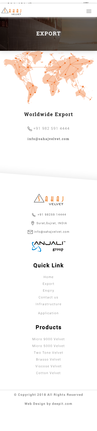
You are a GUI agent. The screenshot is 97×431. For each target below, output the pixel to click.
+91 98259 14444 (51, 214)
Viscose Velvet (48, 366)
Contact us (48, 297)
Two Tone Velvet (48, 352)
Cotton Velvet (48, 373)
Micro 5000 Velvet (48, 346)
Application (48, 313)
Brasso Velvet (48, 359)
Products (49, 327)
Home (49, 277)
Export (49, 283)
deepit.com (62, 403)
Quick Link (48, 265)
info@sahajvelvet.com (48, 139)
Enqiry (48, 290)
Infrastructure (49, 304)
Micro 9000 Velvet (48, 339)
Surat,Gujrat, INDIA (51, 223)
